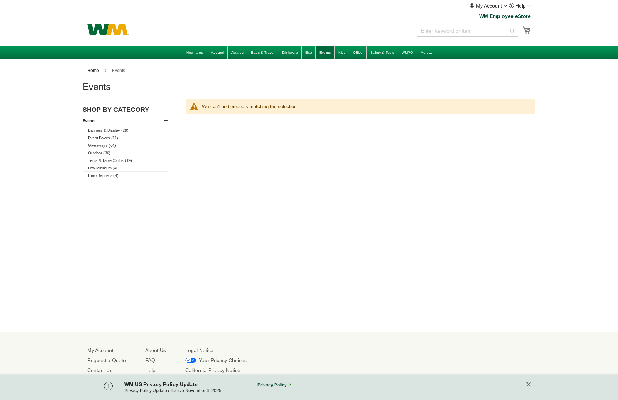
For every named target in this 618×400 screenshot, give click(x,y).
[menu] (309, 52)
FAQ (150, 360)
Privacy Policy (272, 384)
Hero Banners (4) (103, 175)
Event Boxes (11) (103, 138)
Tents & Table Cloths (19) (110, 160)
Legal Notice (199, 350)
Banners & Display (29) (108, 130)
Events (89, 121)
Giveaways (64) (102, 145)
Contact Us (99, 370)
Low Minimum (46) (104, 168)
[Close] (528, 385)
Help (150, 370)
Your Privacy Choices (223, 360)
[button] (488, 6)
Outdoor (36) (99, 153)
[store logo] (108, 29)
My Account (100, 350)
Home (93, 70)
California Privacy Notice (212, 370)
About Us (155, 350)
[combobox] (467, 31)
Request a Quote (106, 360)
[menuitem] (488, 6)
